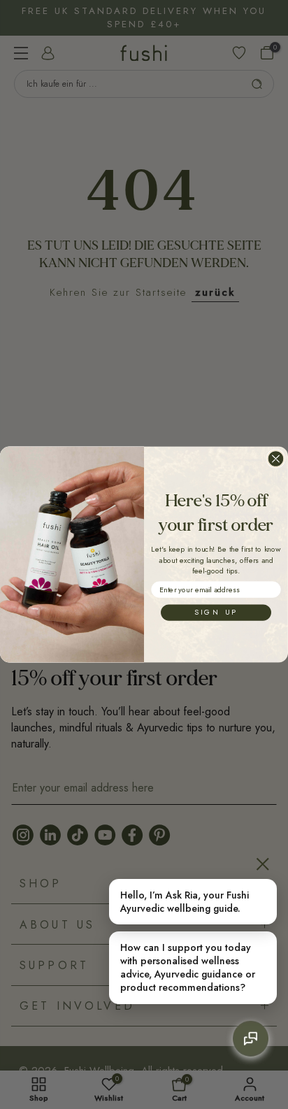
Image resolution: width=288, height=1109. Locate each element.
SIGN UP (216, 612)
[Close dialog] (275, 458)
